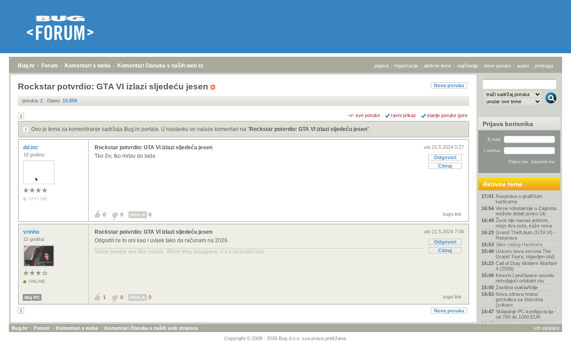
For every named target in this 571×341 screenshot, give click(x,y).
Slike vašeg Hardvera (519, 244)
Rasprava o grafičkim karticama (519, 199)
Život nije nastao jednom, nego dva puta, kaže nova (524, 223)
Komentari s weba (88, 66)
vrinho (32, 232)
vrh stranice (546, 328)
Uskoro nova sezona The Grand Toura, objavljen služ (525, 253)
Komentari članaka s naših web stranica (168, 66)
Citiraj (445, 165)
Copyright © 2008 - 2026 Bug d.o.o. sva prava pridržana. (285, 338)
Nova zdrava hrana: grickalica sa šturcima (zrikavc (519, 299)
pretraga (544, 65)
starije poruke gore (447, 115)
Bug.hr (26, 66)
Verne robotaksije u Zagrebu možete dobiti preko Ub (526, 211)
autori (523, 65)
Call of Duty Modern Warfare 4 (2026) (526, 266)
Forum (49, 66)
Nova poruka (449, 85)
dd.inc (31, 147)
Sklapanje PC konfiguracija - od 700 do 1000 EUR (526, 314)
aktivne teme (437, 65)
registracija (406, 65)
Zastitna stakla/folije (517, 287)
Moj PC (32, 297)
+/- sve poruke (364, 115)
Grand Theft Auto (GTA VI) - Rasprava (526, 235)
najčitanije (467, 65)
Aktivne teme (502, 184)
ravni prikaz (403, 115)
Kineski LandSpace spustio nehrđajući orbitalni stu (525, 278)
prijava (381, 65)
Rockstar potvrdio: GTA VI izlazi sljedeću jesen (308, 129)
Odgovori (445, 157)
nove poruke (497, 65)
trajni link (452, 214)
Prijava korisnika (508, 123)
